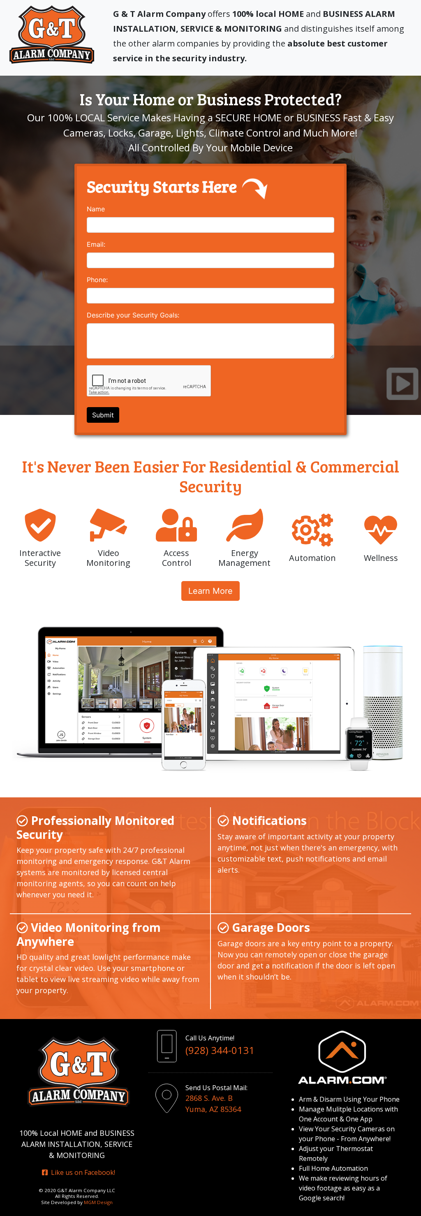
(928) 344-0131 (219, 1050)
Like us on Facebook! (81, 1172)
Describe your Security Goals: (133, 315)
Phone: (97, 280)
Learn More (210, 591)
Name (96, 209)
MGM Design (98, 1202)
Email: (96, 244)
